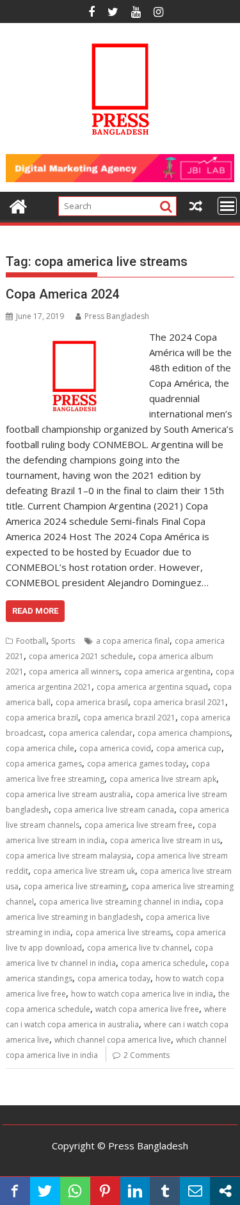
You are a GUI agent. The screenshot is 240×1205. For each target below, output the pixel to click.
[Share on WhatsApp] (75, 1191)
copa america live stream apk (162, 779)
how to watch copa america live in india (142, 993)
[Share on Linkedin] (135, 1191)
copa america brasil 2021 (179, 702)
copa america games (44, 763)
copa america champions (184, 732)
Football (31, 640)
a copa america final (133, 640)
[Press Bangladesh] (18, 205)
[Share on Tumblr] (165, 1191)
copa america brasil (92, 702)
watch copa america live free (147, 1009)
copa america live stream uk (84, 871)
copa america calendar (90, 732)
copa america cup (188, 748)
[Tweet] (45, 1191)
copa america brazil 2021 (129, 717)
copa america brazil (42, 717)
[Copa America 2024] (74, 336)
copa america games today (136, 763)
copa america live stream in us (165, 840)
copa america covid (115, 748)
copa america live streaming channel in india (119, 901)
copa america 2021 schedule (81, 656)
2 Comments (147, 1055)
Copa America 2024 (62, 294)
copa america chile (40, 748)
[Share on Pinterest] (105, 1191)
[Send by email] (195, 1191)
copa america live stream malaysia (68, 855)
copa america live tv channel (138, 947)
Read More (35, 611)
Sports (63, 640)
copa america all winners (74, 671)
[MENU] (227, 206)
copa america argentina (167, 671)
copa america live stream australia (68, 794)
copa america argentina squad (152, 686)
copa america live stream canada (114, 809)
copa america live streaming (75, 886)
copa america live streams (123, 932)
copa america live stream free (138, 825)
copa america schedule (163, 963)
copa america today (113, 978)
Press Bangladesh (116, 316)
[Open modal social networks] (225, 1191)
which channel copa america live (112, 1039)
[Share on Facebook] (15, 1191)
